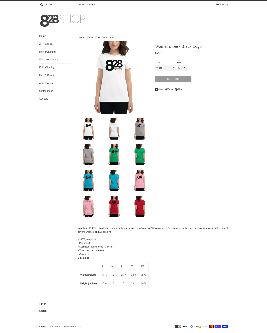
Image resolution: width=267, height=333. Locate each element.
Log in (81, 5)
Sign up (91, 5)
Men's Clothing (47, 51)
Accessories (46, 83)
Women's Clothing (49, 59)
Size (179, 63)
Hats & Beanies (47, 75)
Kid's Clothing (47, 67)
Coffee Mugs (46, 91)
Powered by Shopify (72, 326)
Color (157, 63)
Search (43, 310)
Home (42, 36)
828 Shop (59, 326)
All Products (46, 44)
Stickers (43, 98)
